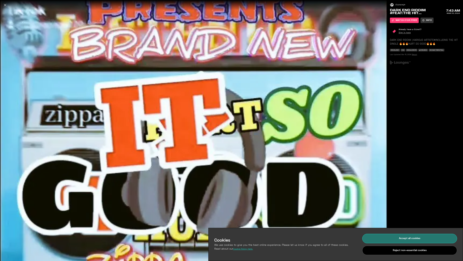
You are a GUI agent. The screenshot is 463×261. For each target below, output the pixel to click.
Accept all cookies (409, 238)
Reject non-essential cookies (410, 250)
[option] (404, 20)
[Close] (5, 5)
